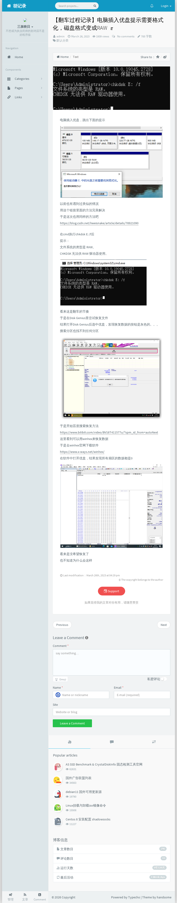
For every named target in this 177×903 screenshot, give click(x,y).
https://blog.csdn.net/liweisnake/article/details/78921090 (99, 223)
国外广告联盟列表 (78, 778)
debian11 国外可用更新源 (84, 792)
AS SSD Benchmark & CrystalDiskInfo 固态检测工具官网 (104, 764)
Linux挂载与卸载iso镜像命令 (86, 805)
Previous (62, 625)
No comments (125, 36)
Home (64, 57)
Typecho (134, 897)
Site (55, 705)
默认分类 (62, 40)
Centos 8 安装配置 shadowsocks (88, 819)
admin (60, 36)
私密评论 (153, 679)
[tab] (69, 742)
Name (58, 687)
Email (119, 687)
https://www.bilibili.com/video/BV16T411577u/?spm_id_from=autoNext (109, 432)
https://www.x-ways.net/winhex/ (82, 452)
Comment (61, 646)
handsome (164, 897)
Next (164, 625)
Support (113, 591)
